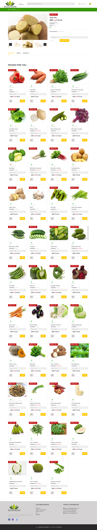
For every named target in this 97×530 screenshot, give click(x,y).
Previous (10, 26)
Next (45, 26)
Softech (59, 527)
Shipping (38, 514)
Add (23, 100)
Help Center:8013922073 (70, 511)
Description (11, 53)
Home (9, 9)
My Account (83, 3)
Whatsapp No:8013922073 (70, 509)
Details (19, 53)
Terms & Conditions (41, 509)
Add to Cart (65, 40)
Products (14, 9)
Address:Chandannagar (70, 513)
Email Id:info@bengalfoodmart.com (71, 508)
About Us (38, 508)
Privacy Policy (39, 511)
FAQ (37, 513)
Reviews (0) (26, 53)
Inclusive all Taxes (53, 22)
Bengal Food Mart (44, 527)
